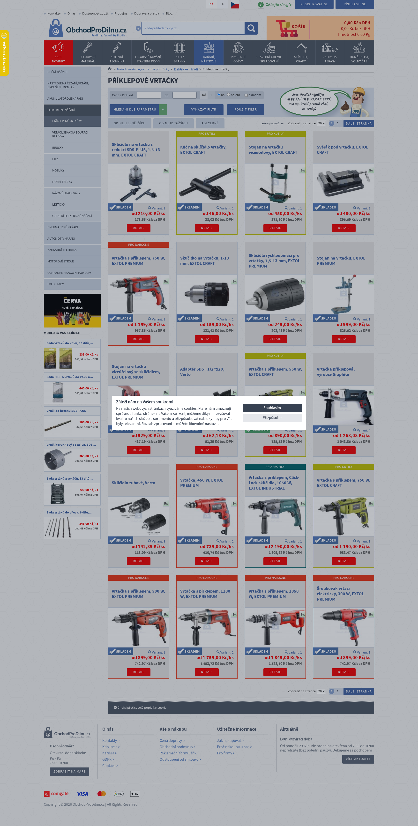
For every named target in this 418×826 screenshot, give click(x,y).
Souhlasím (272, 407)
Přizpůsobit (272, 417)
